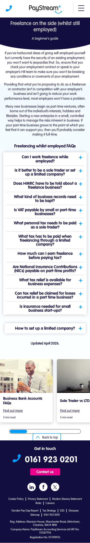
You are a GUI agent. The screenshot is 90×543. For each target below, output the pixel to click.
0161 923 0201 (9, 9)
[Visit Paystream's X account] (55, 487)
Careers (50, 503)
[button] (81, 10)
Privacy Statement (38, 499)
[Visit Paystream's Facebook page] (43, 486)
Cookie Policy (16, 499)
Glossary (74, 510)
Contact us (45, 472)
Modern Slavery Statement (67, 499)
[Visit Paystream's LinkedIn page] (31, 487)
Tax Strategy (49, 510)
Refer (38, 503)
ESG (62, 510)
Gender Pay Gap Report (25, 510)
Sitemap (35, 515)
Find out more (13, 411)
